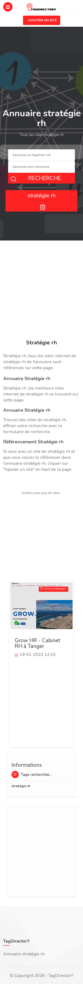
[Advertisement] (41, 290)
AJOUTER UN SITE (42, 20)
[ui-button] (41, 206)
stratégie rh (20, 786)
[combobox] (41, 155)
